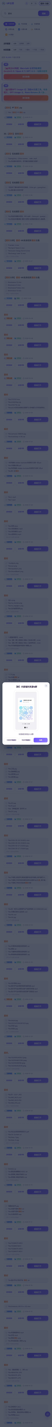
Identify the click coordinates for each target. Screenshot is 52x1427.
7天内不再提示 (11, 740)
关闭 (40, 740)
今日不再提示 (26, 740)
